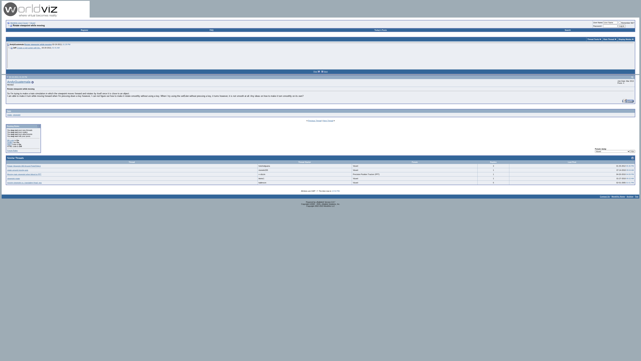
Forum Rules (12, 151)
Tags (9, 111)
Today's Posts (380, 30)
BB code (10, 140)
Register (84, 30)
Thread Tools (593, 39)
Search (568, 30)
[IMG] (9, 144)
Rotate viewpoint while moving (38, 44)
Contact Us (605, 197)
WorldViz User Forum (19, 23)
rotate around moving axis (17, 170)
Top (636, 197)
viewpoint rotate (13, 178)
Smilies (10, 142)
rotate (9, 115)
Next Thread (328, 121)
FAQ (211, 30)
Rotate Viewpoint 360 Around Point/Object (24, 166)
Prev (315, 72)
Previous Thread (315, 121)
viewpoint (16, 115)
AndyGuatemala (19, 82)
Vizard (32, 23)
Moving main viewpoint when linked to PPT (24, 174)
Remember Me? (627, 23)
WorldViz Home (618, 197)
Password (597, 26)
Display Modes (625, 39)
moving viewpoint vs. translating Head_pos (24, 183)
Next (326, 72)
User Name (598, 23)
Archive (630, 197)
